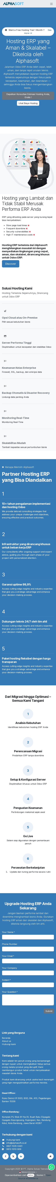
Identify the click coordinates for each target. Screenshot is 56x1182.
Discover (10, 263)
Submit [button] (48, 1011)
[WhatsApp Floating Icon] (51, 1167)
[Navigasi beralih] (51, 3)
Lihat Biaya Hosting (28, 103)
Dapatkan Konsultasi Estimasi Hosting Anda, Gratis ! (28, 96)
